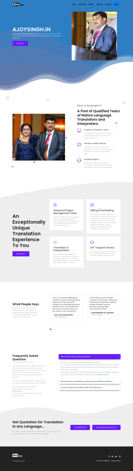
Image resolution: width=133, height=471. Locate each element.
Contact (108, 4)
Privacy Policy (116, 461)
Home (74, 4)
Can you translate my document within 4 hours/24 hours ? (82, 387)
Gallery (91, 4)
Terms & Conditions (103, 461)
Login (116, 4)
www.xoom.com (102, 375)
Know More (20, 254)
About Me (82, 4)
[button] (50, 329)
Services (99, 4)
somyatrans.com (18, 461)
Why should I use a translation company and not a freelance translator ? (87, 381)
